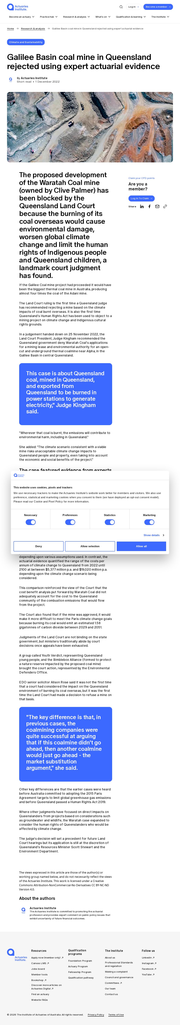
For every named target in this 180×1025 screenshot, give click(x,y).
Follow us (148, 950)
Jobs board (38, 968)
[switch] (70, 522)
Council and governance (119, 977)
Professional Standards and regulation (119, 964)
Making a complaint (116, 971)
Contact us (111, 994)
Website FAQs (39, 999)
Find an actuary (40, 994)
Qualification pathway (81, 977)
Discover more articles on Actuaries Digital (46, 987)
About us (110, 957)
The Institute (114, 950)
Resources (38, 950)
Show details (152, 535)
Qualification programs (77, 952)
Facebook (147, 968)
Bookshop (37, 980)
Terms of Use (116, 1014)
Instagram (148, 963)
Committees (112, 982)
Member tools (39, 974)
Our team (110, 988)
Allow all (141, 546)
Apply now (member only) (45, 957)
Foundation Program (80, 960)
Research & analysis (33, 28)
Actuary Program (78, 966)
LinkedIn (147, 957)
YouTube (147, 974)
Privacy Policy (96, 1014)
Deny (38, 546)
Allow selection (90, 546)
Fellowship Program (79, 972)
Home (10, 28)
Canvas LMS (38, 963)
